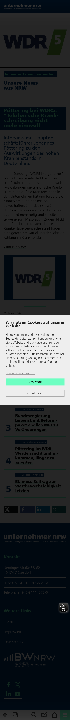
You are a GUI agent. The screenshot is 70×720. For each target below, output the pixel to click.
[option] (35, 40)
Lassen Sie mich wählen (20, 373)
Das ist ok (35, 382)
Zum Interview (15, 247)
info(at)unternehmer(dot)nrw (26, 582)
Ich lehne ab (35, 393)
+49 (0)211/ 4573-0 (33, 592)
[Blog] (44, 715)
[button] (11, 509)
